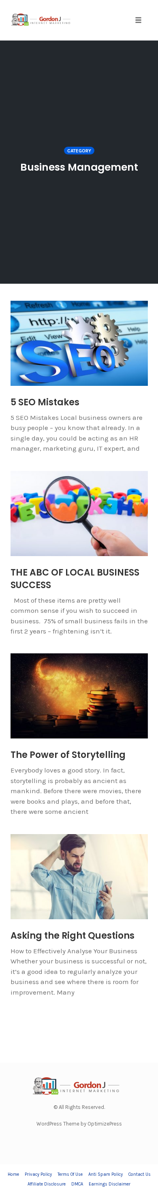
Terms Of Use (70, 1174)
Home (13, 1174)
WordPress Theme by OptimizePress (79, 1124)
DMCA (77, 1184)
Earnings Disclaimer (109, 1184)
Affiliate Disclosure (47, 1184)
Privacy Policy (38, 1174)
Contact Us (139, 1174)
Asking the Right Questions (73, 935)
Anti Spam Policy (105, 1174)
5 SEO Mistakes (45, 402)
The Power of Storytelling (68, 755)
